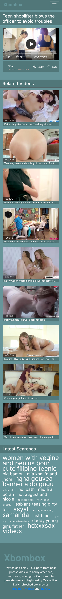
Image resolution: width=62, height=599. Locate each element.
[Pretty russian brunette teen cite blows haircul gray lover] (31, 224)
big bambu (13, 473)
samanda (16, 515)
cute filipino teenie (30, 468)
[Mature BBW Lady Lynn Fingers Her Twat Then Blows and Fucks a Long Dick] (31, 341)
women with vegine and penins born (31, 460)
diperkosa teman (26, 499)
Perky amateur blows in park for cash (24, 319)
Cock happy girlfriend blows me (21, 398)
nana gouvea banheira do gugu (28, 481)
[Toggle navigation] (54, 4)
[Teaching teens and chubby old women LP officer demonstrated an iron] (31, 145)
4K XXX (45, 588)
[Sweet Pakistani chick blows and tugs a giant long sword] (31, 419)
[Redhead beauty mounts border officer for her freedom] (31, 185)
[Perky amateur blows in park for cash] (31, 302)
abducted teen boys (19, 521)
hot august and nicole (25, 497)
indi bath (26, 489)
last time (40, 515)
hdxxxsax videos (29, 528)
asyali (21, 509)
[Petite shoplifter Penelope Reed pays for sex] (31, 106)
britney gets (8, 490)
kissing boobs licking (43, 510)
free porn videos (23, 588)
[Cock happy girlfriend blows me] (31, 380)
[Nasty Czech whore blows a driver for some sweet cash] (31, 263)
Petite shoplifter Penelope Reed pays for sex (28, 124)
